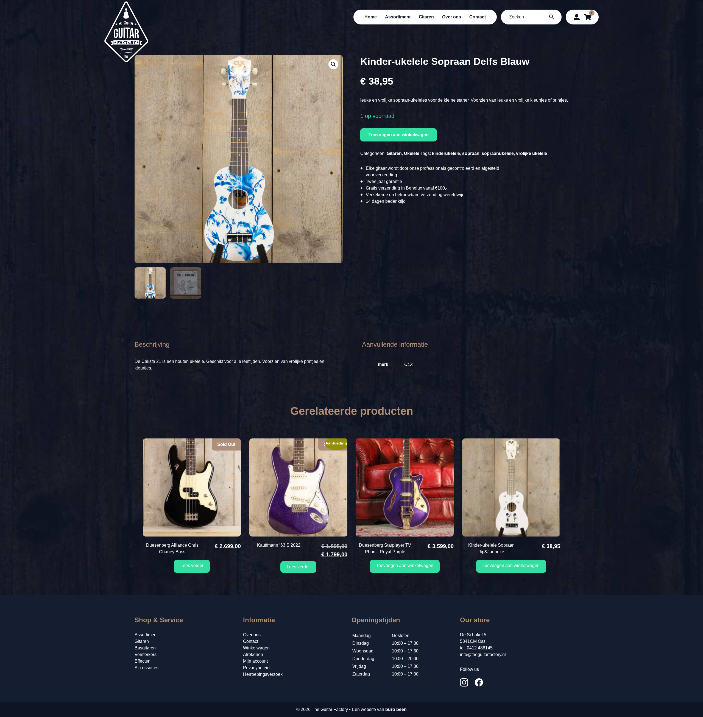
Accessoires (146, 667)
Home (370, 17)
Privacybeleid (256, 667)
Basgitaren (145, 648)
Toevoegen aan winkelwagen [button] (404, 565)
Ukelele (411, 153)
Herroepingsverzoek (263, 674)
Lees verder (191, 565)
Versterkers (146, 654)
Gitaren (426, 17)
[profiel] (576, 17)
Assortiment (398, 17)
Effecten (142, 661)
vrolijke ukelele (531, 153)
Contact (477, 17)
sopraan (470, 153)
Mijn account (255, 661)
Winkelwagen (256, 648)
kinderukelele (446, 153)
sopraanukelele (498, 153)
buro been (396, 709)
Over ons (451, 17)
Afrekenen (253, 654)
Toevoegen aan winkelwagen (399, 134)
